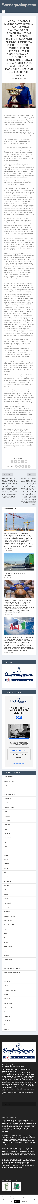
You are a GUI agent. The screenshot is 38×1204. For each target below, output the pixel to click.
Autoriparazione (9, 807)
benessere (7, 816)
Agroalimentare (9, 781)
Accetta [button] (17, 1201)
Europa (6, 868)
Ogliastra (7, 951)
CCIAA (5, 829)
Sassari (6, 986)
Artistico (6, 803)
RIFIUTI (6, 977)
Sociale (6, 994)
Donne (6, 851)
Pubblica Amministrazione (12, 972)
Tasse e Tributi (8, 1007)
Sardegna (7, 981)
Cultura (6, 846)
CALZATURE (7, 825)
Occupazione (8, 946)
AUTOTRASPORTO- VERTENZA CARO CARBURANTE (15, 574)
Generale (6, 894)
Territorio (7, 1016)
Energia (6, 859)
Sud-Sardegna (8, 1003)
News (5, 933)
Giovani (6, 899)
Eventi (6, 872)
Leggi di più (23, 1201)
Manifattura (8, 920)
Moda (5, 929)
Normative (7, 938)
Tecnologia (7, 1012)
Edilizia (6, 855)
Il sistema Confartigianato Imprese (13, 1066)
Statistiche (7, 999)
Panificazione (8, 959)
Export (6, 877)
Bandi (5, 812)
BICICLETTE (7, 820)
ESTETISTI (7, 864)
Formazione (7, 881)
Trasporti (7, 1020)
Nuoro (6, 942)
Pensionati (7, 964)
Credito (6, 842)
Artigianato (7, 798)
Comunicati (15, 78)
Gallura (6, 890)
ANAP (5, 785)
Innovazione (7, 912)
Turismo (6, 1025)
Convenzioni (7, 838)
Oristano (6, 955)
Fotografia (7, 885)
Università (7, 1029)
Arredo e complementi (10, 794)
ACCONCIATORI (8, 777)
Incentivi (6, 907)
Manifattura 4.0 (9, 925)
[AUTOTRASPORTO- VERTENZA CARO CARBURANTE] (19, 562)
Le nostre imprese (9, 916)
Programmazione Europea (12, 968)
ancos (5, 790)
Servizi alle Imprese (10, 990)
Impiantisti (7, 903)
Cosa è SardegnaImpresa (9, 1065)
